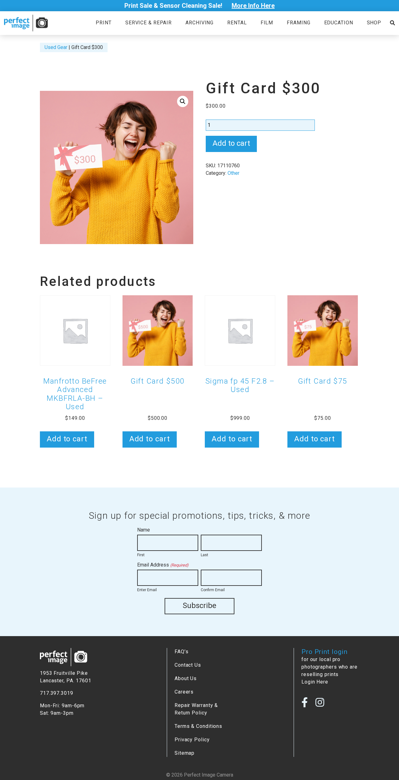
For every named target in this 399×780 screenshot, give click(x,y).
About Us (186, 678)
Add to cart (231, 143)
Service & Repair (148, 23)
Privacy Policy (192, 740)
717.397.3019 (56, 693)
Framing (298, 23)
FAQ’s (181, 652)
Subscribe (199, 605)
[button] (182, 101)
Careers (184, 692)
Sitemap (185, 753)
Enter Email (147, 590)
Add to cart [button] (67, 438)
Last (204, 555)
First (141, 555)
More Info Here (253, 5)
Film (267, 23)
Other (233, 173)
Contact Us (188, 665)
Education (338, 23)
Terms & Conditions (198, 726)
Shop (374, 23)
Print (103, 23)
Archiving (199, 23)
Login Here (314, 682)
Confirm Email (213, 590)
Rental (237, 23)
